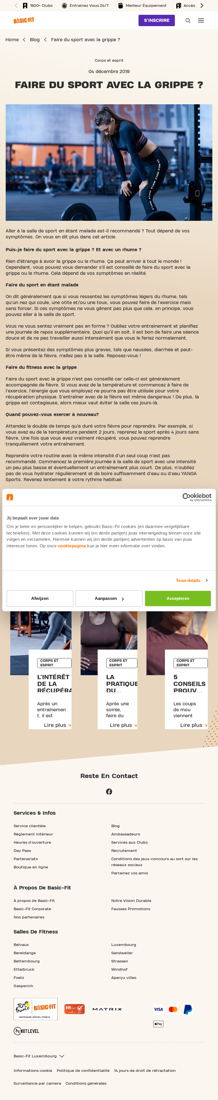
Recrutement (124, 851)
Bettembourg (27, 961)
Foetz (19, 978)
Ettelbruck (24, 970)
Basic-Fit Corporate (32, 909)
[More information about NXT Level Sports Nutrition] (26, 1031)
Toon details (188, 580)
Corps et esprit (109, 61)
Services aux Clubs (129, 843)
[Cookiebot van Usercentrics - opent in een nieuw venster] (186, 497)
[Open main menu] (201, 20)
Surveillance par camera (37, 1084)
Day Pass (22, 851)
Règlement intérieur (33, 834)
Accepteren (178, 598)
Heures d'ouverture (32, 843)
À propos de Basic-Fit (34, 901)
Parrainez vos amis (129, 873)
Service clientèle (30, 826)
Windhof (119, 970)
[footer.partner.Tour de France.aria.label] (36, 1009)
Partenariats (26, 859)
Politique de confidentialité (83, 1071)
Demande (186, 20)
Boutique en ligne (31, 867)
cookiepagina (72, 545)
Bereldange (25, 953)
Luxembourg (123, 945)
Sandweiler (122, 953)
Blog (115, 826)
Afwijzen (40, 598)
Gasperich (23, 986)
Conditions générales (86, 1084)
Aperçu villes (123, 978)
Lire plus (55, 725)
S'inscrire (156, 20)
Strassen (119, 961)
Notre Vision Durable (131, 901)
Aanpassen (106, 598)
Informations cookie (33, 1071)
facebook (109, 791)
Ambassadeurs (125, 834)
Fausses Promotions (130, 909)
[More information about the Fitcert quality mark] (74, 1009)
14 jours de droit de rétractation (145, 1071)
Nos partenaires (29, 917)
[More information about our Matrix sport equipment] (107, 1009)
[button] (15, 5)
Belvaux (21, 945)
